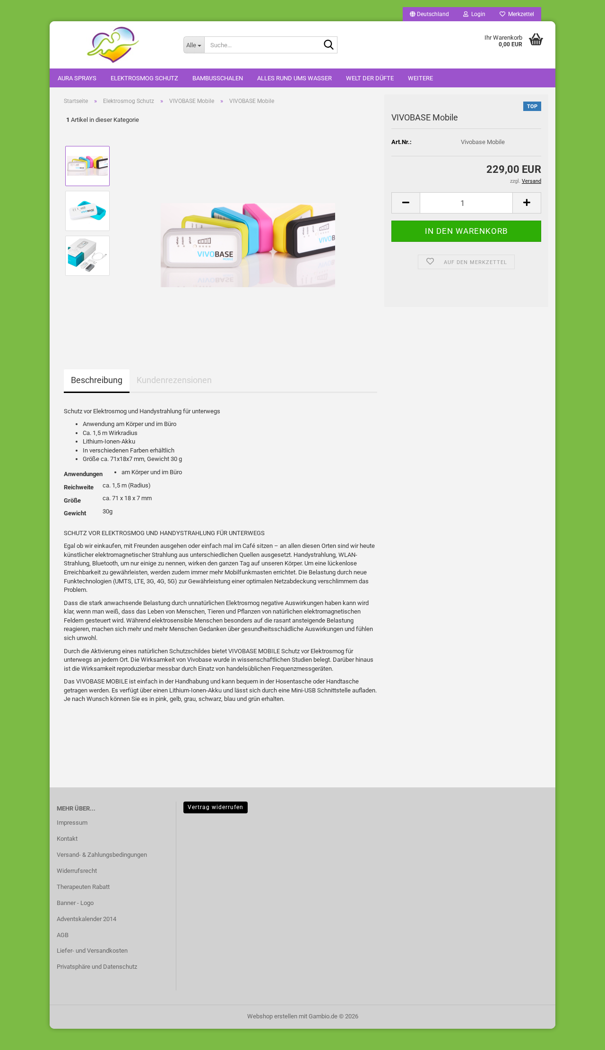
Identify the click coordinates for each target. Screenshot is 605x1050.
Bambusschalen (217, 78)
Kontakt (67, 838)
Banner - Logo (75, 902)
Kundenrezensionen (174, 380)
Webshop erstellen (272, 1016)
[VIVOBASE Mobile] (248, 232)
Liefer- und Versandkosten (92, 950)
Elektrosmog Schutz (144, 78)
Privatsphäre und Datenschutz (97, 966)
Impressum (72, 822)
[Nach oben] (579, 1035)
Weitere (420, 78)
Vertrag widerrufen (215, 807)
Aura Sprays (77, 78)
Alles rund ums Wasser (294, 78)
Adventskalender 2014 (86, 918)
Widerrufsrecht (77, 870)
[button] (429, 14)
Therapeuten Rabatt (83, 886)
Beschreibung (96, 380)
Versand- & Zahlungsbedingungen (102, 854)
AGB (63, 935)
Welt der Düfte (370, 78)
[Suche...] (328, 45)
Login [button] (476, 14)
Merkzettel (519, 14)
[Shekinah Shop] (113, 44)
